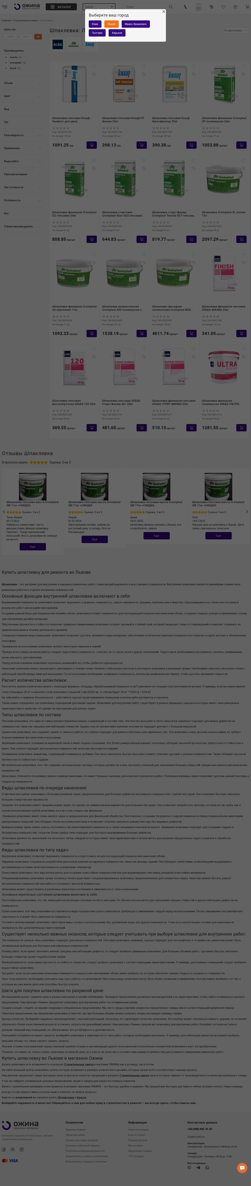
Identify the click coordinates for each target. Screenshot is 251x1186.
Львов (111, 24)
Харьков (117, 32)
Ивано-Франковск (136, 24)
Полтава (97, 32)
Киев (95, 24)
